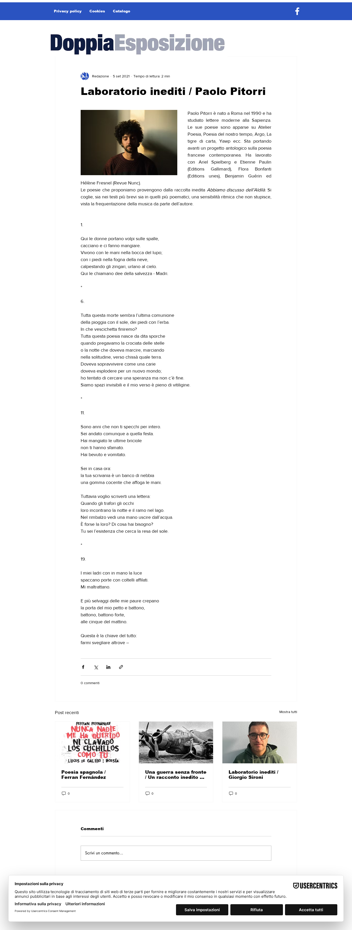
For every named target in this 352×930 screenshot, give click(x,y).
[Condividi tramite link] (121, 667)
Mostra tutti (288, 712)
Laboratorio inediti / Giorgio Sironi (253, 775)
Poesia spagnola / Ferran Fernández (83, 775)
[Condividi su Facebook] (83, 667)
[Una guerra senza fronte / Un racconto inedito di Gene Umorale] (176, 742)
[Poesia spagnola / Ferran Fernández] (92, 742)
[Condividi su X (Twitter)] (95, 667)
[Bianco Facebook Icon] (297, 11)
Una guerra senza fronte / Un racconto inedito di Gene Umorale (175, 775)
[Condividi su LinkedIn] (108, 667)
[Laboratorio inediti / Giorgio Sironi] (259, 742)
